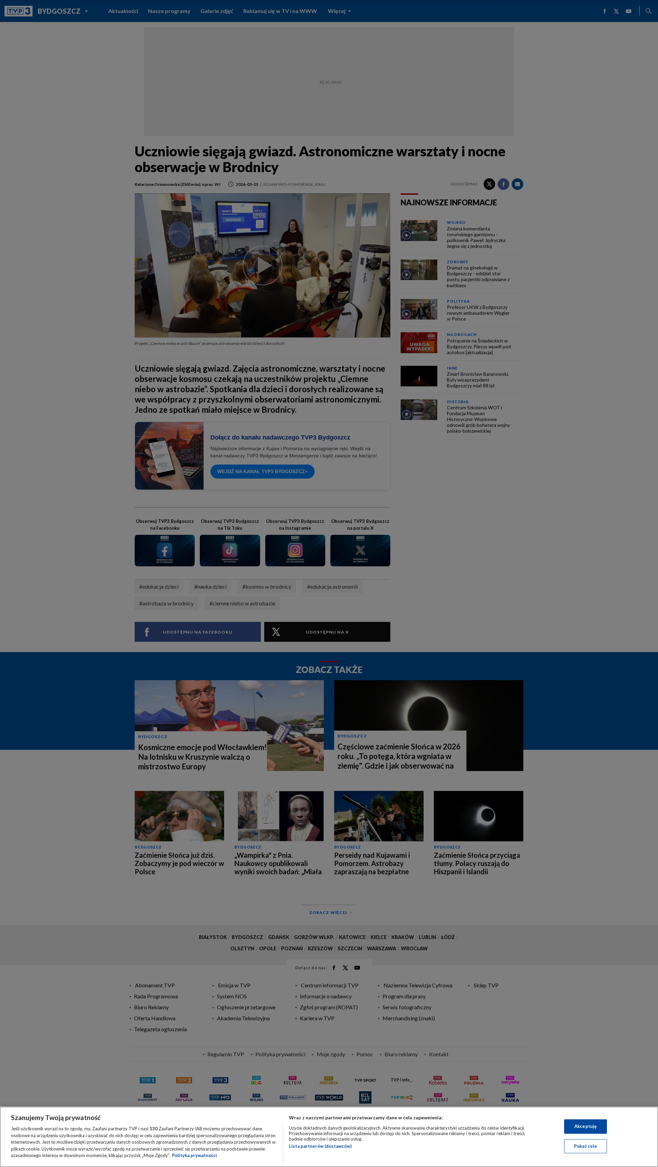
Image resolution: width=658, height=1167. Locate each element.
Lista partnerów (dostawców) (320, 1146)
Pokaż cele (585, 1146)
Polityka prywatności (194, 1155)
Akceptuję (585, 1126)
